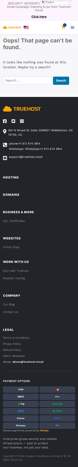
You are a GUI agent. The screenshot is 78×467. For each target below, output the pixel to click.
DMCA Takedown (14, 356)
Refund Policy (12, 350)
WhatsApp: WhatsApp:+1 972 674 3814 (35, 149)
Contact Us (10, 312)
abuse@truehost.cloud (27, 361)
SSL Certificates (14, 221)
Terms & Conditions (16, 338)
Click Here (39, 16)
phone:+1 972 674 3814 (24, 143)
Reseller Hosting (14, 278)
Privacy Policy (12, 344)
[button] (26, 27)
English (49, 2)
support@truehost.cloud (25, 157)
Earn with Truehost (16, 271)
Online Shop (11, 247)
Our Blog (8, 304)
